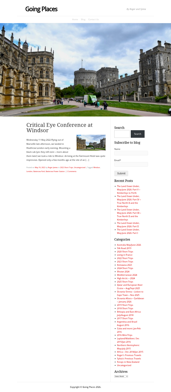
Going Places (41, 9)
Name (117, 149)
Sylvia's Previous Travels (129, 358)
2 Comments (71, 171)
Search (119, 128)
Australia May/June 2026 (129, 245)
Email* (117, 160)
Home (75, 19)
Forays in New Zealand (128, 362)
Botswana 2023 (124, 265)
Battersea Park (39, 171)
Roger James (53, 167)
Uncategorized (79, 167)
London (29, 171)
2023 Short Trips (125, 261)
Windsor (96, 167)
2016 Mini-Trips (124, 335)
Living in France (124, 255)
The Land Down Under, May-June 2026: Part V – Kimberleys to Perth (128, 189)
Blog (83, 19)
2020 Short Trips (125, 251)
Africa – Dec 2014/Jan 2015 (130, 352)
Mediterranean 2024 (127, 275)
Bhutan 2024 (123, 271)
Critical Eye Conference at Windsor (59, 128)
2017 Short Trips (125, 318)
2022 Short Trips (66, 167)
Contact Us (93, 19)
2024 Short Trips (125, 268)
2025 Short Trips (125, 281)
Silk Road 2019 (124, 248)
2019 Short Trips (125, 305)
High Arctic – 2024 (126, 278)
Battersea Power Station (55, 171)
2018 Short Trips (125, 308)
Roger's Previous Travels (129, 355)
